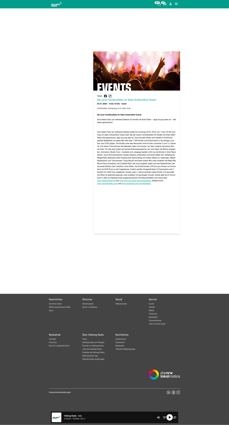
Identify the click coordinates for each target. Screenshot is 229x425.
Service (153, 299)
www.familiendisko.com (107, 183)
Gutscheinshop (155, 320)
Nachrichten (55, 299)
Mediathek (55, 334)
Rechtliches (121, 334)
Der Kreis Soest (55, 304)
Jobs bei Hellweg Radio (92, 349)
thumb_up (174, 417)
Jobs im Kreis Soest (157, 324)
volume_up (158, 417)
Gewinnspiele (87, 304)
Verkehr (152, 307)
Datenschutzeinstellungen (60, 392)
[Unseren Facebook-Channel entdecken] (173, 392)
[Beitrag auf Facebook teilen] (105, 96)
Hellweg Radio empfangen (93, 359)
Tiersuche (153, 314)
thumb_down (164, 417)
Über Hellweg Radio (93, 334)
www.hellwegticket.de (106, 181)
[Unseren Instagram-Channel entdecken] (178, 392)
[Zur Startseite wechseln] (56, 4)
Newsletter (153, 317)
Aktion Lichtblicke (89, 307)
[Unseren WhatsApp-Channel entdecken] (169, 392)
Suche (151, 304)
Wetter (151, 310)
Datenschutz (120, 339)
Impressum (120, 342)
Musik (118, 299)
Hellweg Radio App (90, 356)
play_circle (169, 417)
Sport (51, 310)
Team (84, 339)
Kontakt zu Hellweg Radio (93, 346)
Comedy (52, 339)
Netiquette (119, 346)
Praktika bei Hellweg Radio (93, 352)
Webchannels (121, 304)
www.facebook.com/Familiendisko (136, 183)
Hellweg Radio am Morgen (93, 342)
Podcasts (53, 342)
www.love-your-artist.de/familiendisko (135, 181)
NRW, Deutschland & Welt (59, 307)
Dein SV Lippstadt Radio (59, 346)
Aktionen (87, 299)
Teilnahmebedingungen (125, 349)
